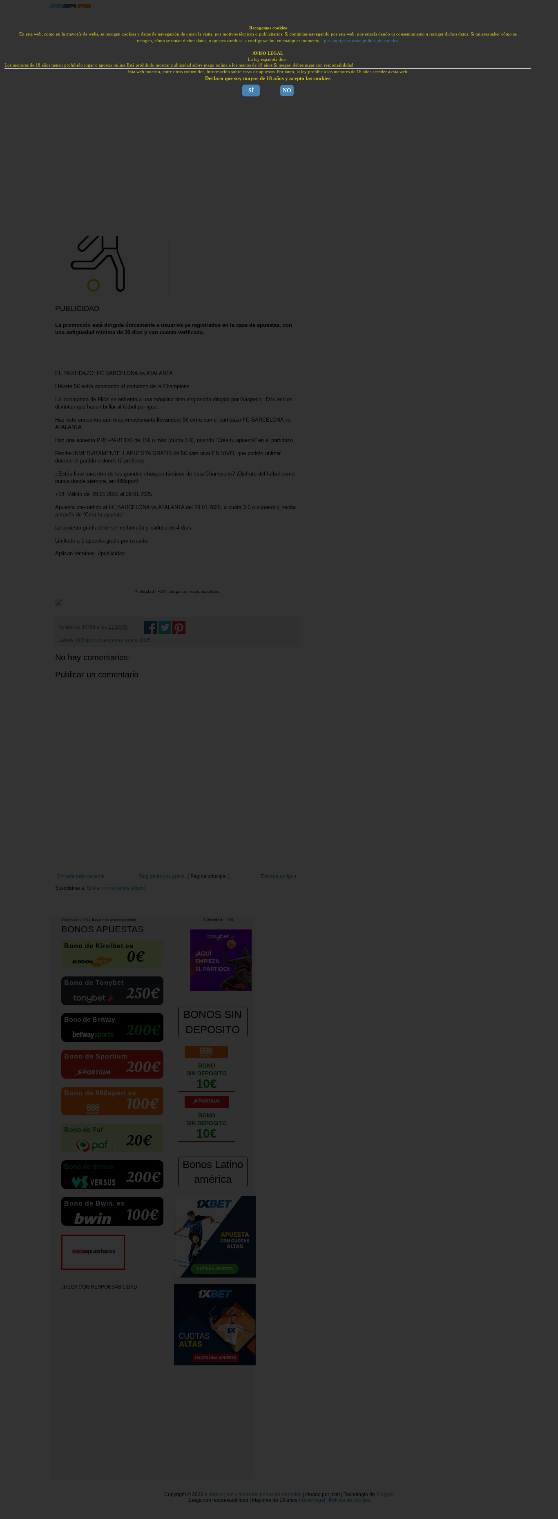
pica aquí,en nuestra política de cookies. (361, 40)
